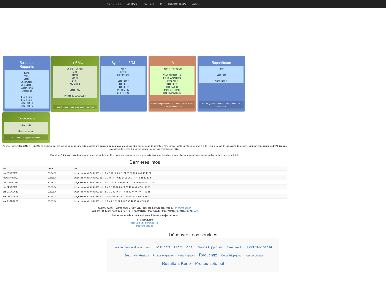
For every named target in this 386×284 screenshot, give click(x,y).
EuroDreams (27, 87)
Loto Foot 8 (26, 99)
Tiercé (75, 74)
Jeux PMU (132, 3)
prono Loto (172, 83)
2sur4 (75, 80)
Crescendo (27, 90)
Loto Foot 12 (27, 102)
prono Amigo (172, 86)
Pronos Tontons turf (172, 68)
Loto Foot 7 (26, 96)
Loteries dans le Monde (128, 247)
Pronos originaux (163, 255)
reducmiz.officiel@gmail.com (144, 222)
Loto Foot (221, 74)
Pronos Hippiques (210, 247)
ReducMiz (116, 4)
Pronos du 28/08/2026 (75, 95)
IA (161, 3)
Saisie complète (25, 130)
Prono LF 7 (123, 83)
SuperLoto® (26, 81)
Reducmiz (208, 255)
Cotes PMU (75, 89)
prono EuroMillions (172, 77)
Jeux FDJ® (149, 3)
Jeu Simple (75, 83)
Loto (148, 247)
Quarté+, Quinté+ (75, 68)
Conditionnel (221, 80)
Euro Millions (123, 74)
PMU (221, 68)
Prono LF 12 (123, 89)
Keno (26, 72)
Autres (195, 3)
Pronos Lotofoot (209, 263)
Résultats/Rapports (177, 3)
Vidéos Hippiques (186, 255)
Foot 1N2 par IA (259, 246)
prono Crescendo (172, 89)
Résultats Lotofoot (254, 255)
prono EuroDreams (172, 92)
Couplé (75, 77)
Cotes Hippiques (231, 255)
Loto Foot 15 (27, 105)
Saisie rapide (26, 124)
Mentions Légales (144, 225)
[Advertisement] (92, 29)
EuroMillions (27, 84)
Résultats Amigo (136, 255)
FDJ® (195, 210)
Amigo (27, 75)
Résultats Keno (176, 263)
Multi (75, 71)
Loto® (27, 78)
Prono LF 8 (123, 86)
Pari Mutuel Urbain (182, 207)
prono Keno (172, 80)
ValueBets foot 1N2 (172, 74)
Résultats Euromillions (174, 246)
